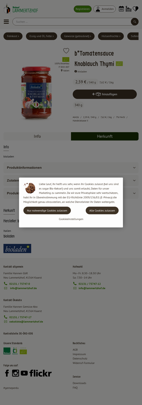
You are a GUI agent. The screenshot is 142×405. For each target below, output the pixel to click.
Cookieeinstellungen (71, 219)
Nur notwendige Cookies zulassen (47, 210)
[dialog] (71, 202)
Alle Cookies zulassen (102, 210)
